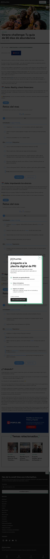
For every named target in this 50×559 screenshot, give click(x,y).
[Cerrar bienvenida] (40, 257)
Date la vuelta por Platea (18, 299)
